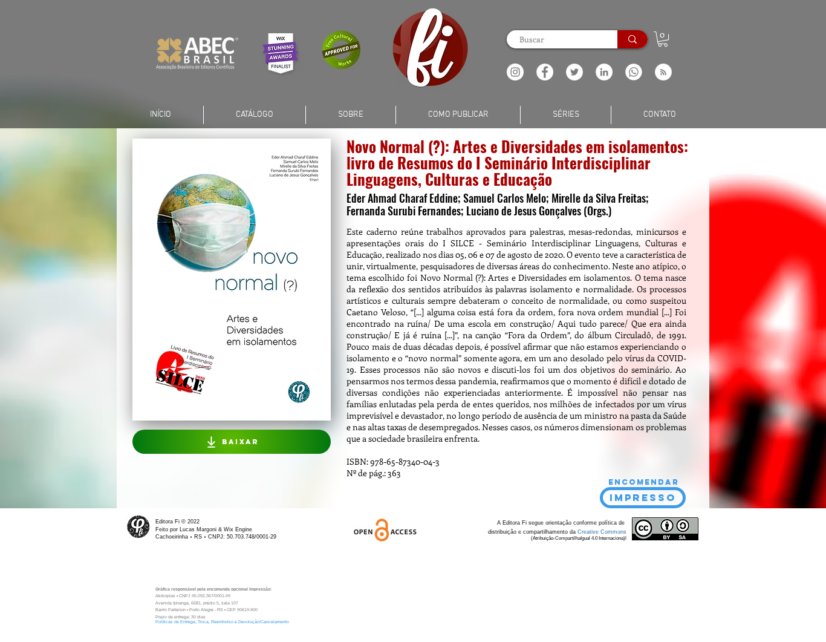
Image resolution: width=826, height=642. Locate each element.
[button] (663, 72)
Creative (588, 532)
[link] (663, 39)
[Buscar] (632, 39)
